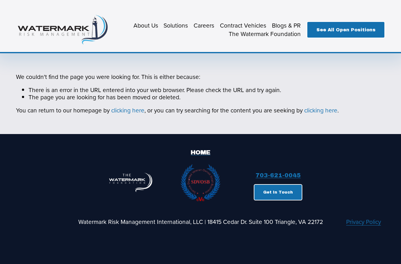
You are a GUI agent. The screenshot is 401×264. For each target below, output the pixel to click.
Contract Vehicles (243, 25)
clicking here (127, 110)
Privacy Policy (363, 221)
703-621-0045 (278, 175)
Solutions (176, 25)
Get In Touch (278, 192)
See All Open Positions (346, 29)
